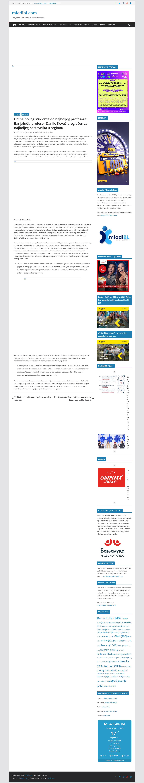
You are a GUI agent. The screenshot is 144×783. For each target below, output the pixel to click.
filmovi (125, 626)
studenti (112, 666)
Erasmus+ (106, 626)
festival (116, 626)
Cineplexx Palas (112, 623)
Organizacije (48, 25)
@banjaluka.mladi (110, 698)
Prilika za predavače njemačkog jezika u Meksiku (45, 4)
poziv (122, 645)
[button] (54, 24)
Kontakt (111, 25)
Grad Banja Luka (106, 629)
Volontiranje (104, 676)
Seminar (101, 662)
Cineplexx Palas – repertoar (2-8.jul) (128, 484)
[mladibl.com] (14, 24)
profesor (50, 132)
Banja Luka (109, 618)
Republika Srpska (104, 658)
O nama (22, 25)
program (107, 649)
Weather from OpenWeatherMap (115, 760)
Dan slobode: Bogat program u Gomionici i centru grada (128, 398)
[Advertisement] (72, 49)
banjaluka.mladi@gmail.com (113, 576)
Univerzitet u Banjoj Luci (106, 674)
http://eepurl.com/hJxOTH (106, 605)
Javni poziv (106, 632)
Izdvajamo (25, 114)
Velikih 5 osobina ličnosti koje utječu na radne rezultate (32, 398)
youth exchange (103, 681)
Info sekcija (63, 25)
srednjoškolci (111, 662)
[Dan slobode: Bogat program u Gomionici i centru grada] (111, 384)
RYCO (116, 658)
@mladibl (105, 707)
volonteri (120, 674)
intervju (45, 132)
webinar (117, 676)
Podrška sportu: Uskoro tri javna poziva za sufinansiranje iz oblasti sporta (72, 398)
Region (116, 654)
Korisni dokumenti (81, 25)
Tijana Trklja (28, 132)
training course (107, 670)
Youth (126, 677)
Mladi (120, 636)
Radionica (104, 653)
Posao (108, 645)
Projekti (119, 650)
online (107, 640)
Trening (122, 670)
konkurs (106, 636)
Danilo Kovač (38, 132)
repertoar (125, 654)
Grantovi (121, 630)
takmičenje (126, 666)
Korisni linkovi (99, 25)
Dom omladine (34, 25)
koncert (117, 632)
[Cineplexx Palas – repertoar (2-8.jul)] (111, 477)
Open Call (120, 641)
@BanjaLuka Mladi (110, 711)
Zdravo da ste (110, 686)
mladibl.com (24, 13)
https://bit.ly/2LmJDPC (109, 215)
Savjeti (126, 657)
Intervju (17, 114)
